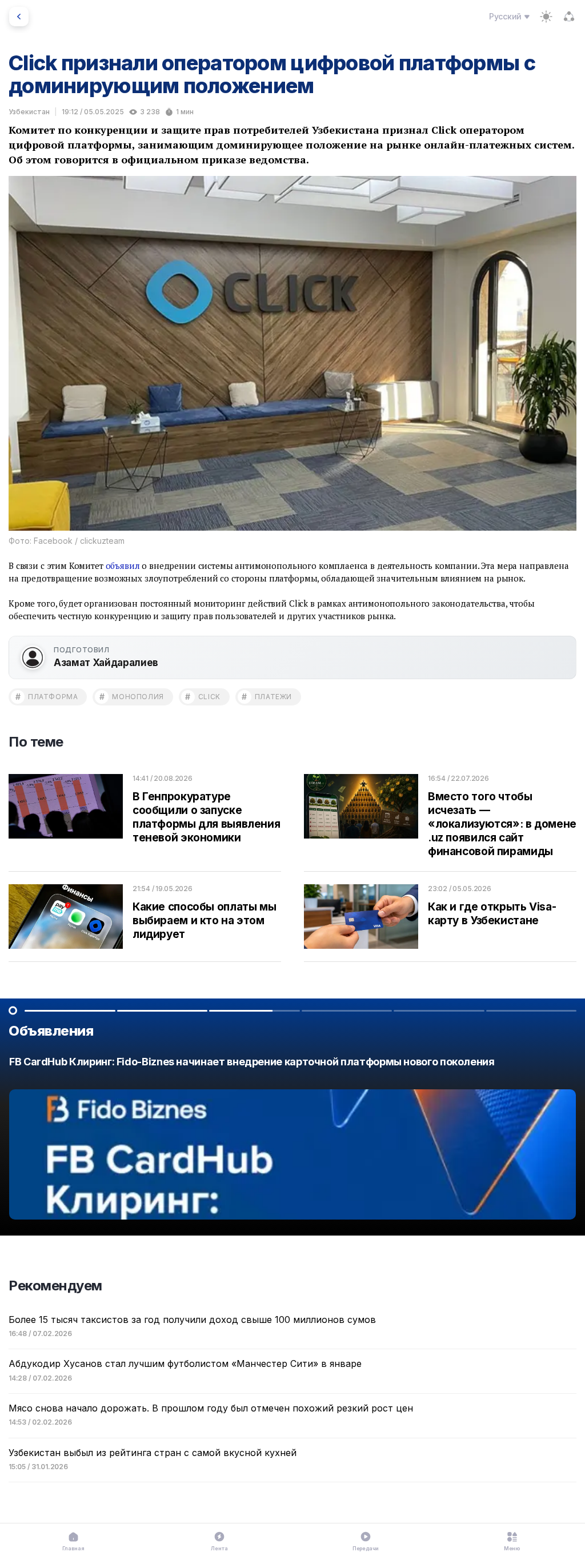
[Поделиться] (569, 16)
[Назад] (19, 16)
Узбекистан (29, 111)
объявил (123, 565)
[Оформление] (546, 16)
